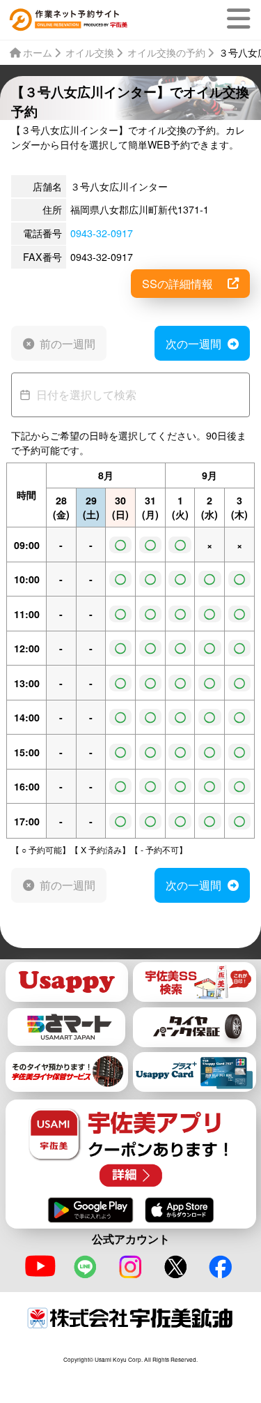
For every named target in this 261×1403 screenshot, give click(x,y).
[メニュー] (241, 19)
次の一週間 (193, 343)
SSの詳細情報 (177, 283)
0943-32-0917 (101, 233)
